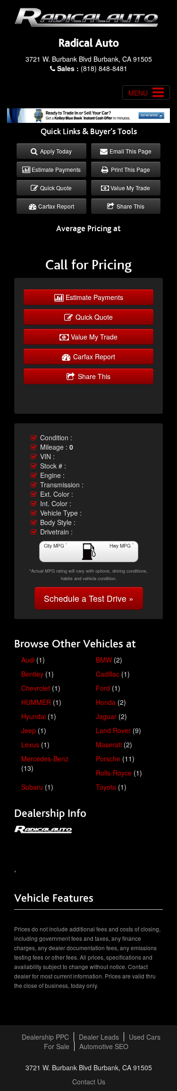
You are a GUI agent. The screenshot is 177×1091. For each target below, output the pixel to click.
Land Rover (113, 730)
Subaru (32, 787)
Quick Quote (55, 188)
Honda (106, 702)
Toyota (106, 787)
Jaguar (106, 716)
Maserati (109, 744)
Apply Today (55, 151)
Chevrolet (35, 688)
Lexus (30, 744)
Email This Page (130, 151)
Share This (129, 206)
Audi (27, 659)
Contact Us (88, 1081)
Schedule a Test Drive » (89, 598)
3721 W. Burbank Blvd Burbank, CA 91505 (88, 59)
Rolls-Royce (114, 772)
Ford (103, 688)
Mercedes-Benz (44, 758)
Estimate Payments (55, 169)
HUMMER (36, 702)
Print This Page (130, 169)
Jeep (28, 730)
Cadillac (107, 674)
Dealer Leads (99, 1037)
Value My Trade (129, 188)
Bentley (32, 674)
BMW (104, 659)
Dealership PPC (45, 1037)
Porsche (108, 758)
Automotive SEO (103, 1046)
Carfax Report (55, 206)
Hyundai (33, 716)
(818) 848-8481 (92, 68)
